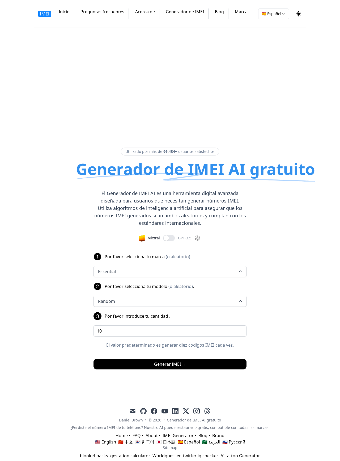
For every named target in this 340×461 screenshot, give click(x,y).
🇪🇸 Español (189, 442)
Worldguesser (166, 456)
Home (122, 435)
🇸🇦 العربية (211, 442)
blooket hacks (94, 456)
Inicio (64, 12)
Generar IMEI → (170, 364)
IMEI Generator (178, 435)
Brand (218, 435)
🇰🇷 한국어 (144, 442)
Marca (241, 12)
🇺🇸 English (105, 442)
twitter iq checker (200, 456)
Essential (107, 271)
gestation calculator (130, 456)
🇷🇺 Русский (233, 442)
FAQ (137, 435)
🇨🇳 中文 (125, 442)
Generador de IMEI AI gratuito (194, 420)
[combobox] (273, 13)
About (152, 435)
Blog (219, 12)
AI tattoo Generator (240, 456)
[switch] (169, 238)
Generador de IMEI (185, 12)
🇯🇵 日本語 (166, 442)
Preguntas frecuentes (102, 12)
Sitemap (170, 447)
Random (106, 301)
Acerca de (145, 12)
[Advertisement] (170, 86)
